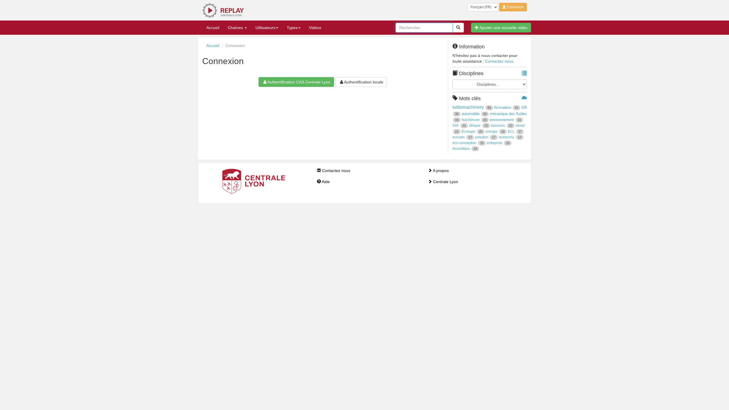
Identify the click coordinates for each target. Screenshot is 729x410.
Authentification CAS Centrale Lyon (298, 82)
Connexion (515, 7)
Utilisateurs (265, 27)
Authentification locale (363, 82)
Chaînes (236, 27)
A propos (440, 170)
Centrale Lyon (445, 181)
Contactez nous (499, 61)
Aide (325, 181)
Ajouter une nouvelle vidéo (503, 27)
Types (292, 27)
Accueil (212, 27)
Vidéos (315, 27)
